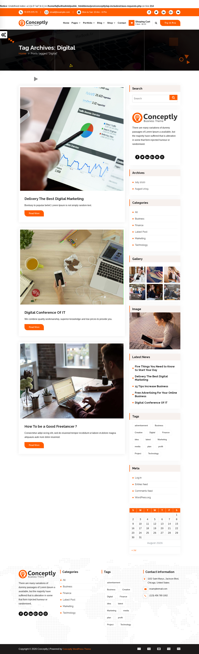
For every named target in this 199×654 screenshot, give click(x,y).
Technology (141, 245)
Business (80, 306)
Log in (138, 477)
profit (160, 446)
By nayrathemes (58, 193)
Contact (122, 23)
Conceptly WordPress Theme (77, 649)
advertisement (141, 425)
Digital (152, 432)
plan (149, 446)
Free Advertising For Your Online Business (156, 394)
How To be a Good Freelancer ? (50, 426)
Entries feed (141, 484)
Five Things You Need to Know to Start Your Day (155, 368)
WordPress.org (143, 497)
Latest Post (141, 231)
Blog (99, 23)
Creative (138, 432)
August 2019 (141, 188)
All (74, 193)
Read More (34, 213)
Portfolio (87, 23)
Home (66, 23)
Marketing (88, 193)
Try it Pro (170, 23)
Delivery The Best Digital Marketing (54, 199)
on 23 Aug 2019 (40, 419)
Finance (79, 193)
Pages (75, 23)
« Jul (134, 550)
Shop (110, 23)
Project (138, 453)
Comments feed (144, 490)
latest (148, 439)
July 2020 (140, 182)
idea (137, 439)
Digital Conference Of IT (44, 312)
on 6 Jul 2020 (39, 193)
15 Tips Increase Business (151, 386)
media (137, 446)
